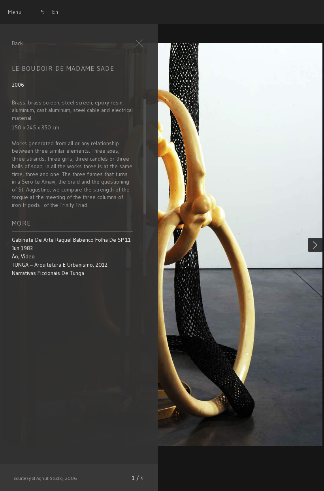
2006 (18, 85)
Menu (15, 12)
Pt (42, 12)
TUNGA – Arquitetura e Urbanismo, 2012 (59, 264)
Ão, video (23, 256)
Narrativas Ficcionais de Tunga (48, 273)
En (55, 12)
